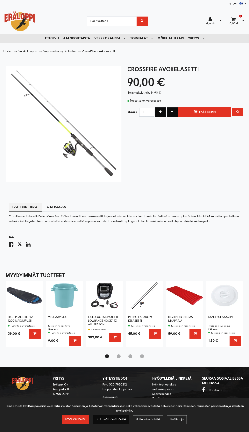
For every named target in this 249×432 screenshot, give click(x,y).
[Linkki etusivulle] (19, 21)
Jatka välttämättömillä (111, 419)
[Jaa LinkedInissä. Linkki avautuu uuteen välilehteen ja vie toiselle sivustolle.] (30, 245)
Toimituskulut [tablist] (56, 207)
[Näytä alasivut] (124, 38)
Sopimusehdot (161, 394)
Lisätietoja (177, 419)
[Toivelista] (237, 112)
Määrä (132, 112)
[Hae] (142, 21)
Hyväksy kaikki (75, 419)
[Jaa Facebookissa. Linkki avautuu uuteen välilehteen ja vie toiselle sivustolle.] (13, 245)
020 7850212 (118, 384)
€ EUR (234, 4)
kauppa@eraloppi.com (117, 389)
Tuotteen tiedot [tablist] (25, 207)
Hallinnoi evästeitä (148, 419)
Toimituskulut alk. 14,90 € (144, 92)
